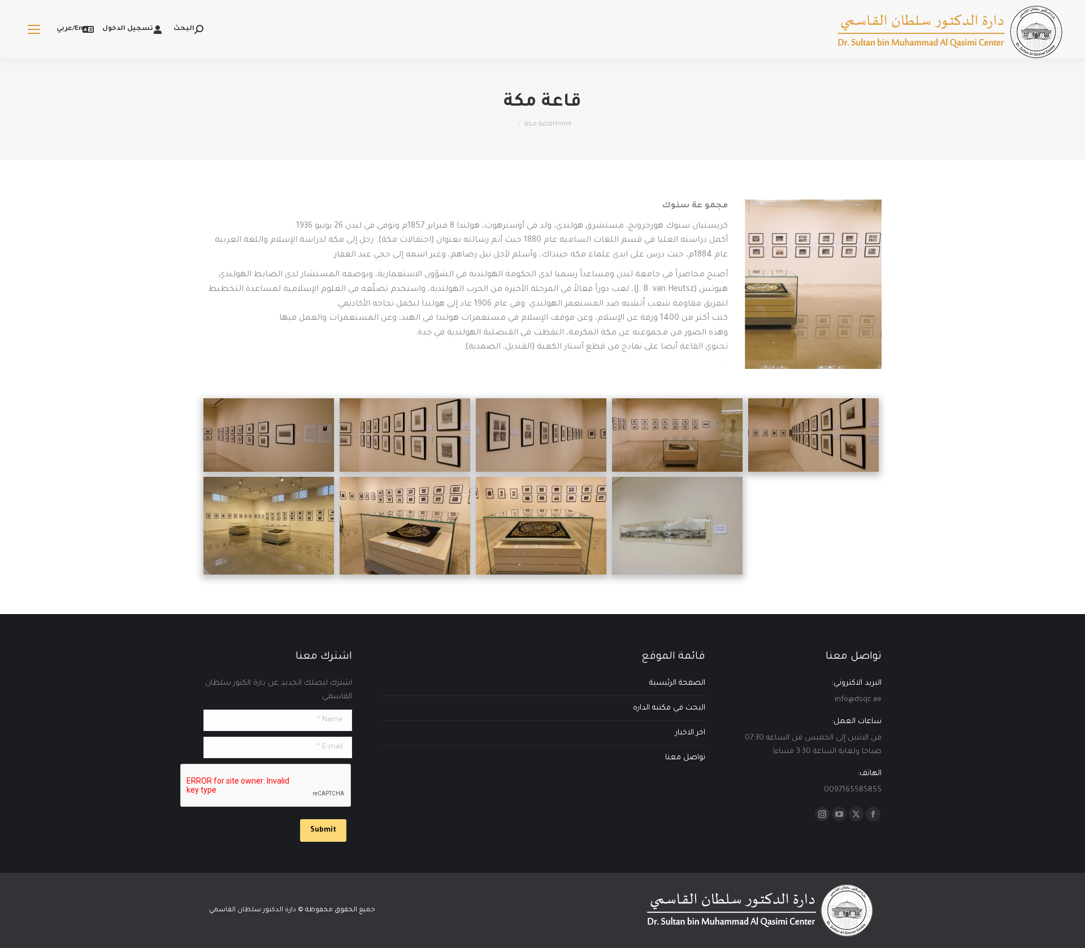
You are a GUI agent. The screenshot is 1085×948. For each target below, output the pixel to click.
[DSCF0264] (268, 435)
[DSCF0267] (541, 435)
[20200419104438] (405, 526)
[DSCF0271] (813, 435)
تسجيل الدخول (127, 29)
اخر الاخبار (690, 733)
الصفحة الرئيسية (677, 683)
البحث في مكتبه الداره (669, 708)
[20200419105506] (677, 526)
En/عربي (70, 29)
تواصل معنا (685, 758)
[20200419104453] (541, 526)
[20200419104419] (268, 526)
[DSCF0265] (405, 435)
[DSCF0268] (677, 435)
